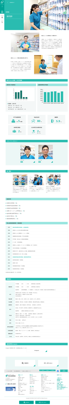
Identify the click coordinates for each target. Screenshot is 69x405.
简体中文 (52, 370)
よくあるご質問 (9, 371)
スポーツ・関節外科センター (45, 390)
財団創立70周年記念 (21, 394)
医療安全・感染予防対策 (22, 390)
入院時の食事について (33, 390)
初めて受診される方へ (33, 376)
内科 (46, 377)
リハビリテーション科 (47, 380)
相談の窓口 (31, 393)
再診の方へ (31, 377)
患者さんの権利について (26, 371)
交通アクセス (59, 374)
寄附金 (19, 388)
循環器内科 (43, 381)
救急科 (42, 380)
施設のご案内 (20, 387)
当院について (20, 374)
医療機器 (42, 391)
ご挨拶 (19, 376)
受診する (31, 374)
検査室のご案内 (32, 383)
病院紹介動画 (20, 380)
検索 (43, 370)
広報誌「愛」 (59, 383)
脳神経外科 (43, 376)
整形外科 (46, 376)
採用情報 (58, 380)
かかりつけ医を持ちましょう (34, 380)
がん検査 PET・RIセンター (45, 387)
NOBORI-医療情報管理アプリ (62, 387)
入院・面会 (32, 386)
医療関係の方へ (60, 379)
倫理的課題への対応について (22, 383)
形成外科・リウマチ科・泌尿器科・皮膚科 (47, 383)
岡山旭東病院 (2, 4)
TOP (2, 6)
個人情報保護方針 (17, 371)
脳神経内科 (43, 377)
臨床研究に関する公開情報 (22, 384)
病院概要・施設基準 (21, 377)
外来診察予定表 (32, 381)
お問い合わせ (43, 402)
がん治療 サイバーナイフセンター (46, 388)
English (47, 370)
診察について (43, 374)
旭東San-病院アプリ (60, 388)
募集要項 (27, 402)
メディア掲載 (20, 391)
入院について (32, 387)
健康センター (43, 384)
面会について (32, 389)
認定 (19, 381)
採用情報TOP (12, 2)
